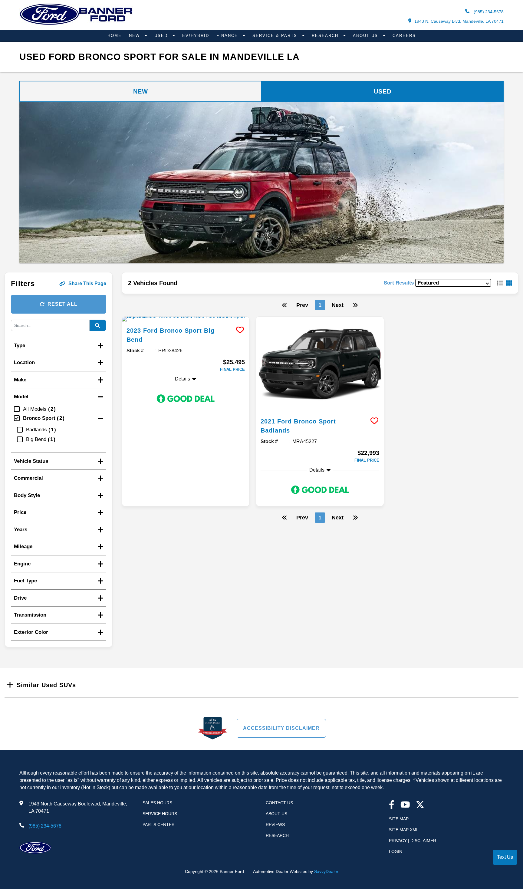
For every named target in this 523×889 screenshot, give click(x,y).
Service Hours (160, 813)
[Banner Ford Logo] (76, 24)
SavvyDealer (326, 871)
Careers (404, 35)
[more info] (186, 319)
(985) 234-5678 (488, 11)
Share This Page (87, 283)
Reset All (62, 304)
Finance (228, 35)
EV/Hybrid (195, 35)
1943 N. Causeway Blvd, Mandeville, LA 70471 (459, 21)
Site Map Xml (404, 829)
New (135, 35)
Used (161, 35)
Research (326, 35)
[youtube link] (405, 805)
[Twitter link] (420, 805)
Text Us (505, 857)
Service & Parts (275, 35)
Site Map (399, 818)
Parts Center (159, 824)
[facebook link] (391, 805)
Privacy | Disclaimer (412, 840)
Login (395, 851)
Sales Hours (157, 802)
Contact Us (279, 802)
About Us (366, 35)
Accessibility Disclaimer (281, 728)
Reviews (275, 824)
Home (114, 35)
